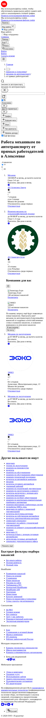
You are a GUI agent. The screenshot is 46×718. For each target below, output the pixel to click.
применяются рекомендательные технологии (22, 689)
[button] (4, 51)
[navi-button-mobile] (3, 59)
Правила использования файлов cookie (18, 20)
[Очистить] (4, 90)
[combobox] (13, 84)
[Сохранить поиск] (3, 97)
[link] (5, 45)
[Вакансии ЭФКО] (25, 358)
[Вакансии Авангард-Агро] (25, 240)
